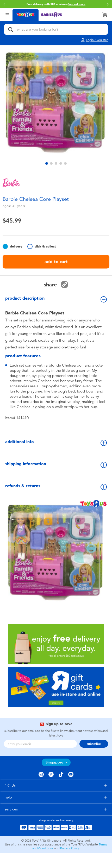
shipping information (25, 463)
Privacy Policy (69, 848)
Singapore (54, 762)
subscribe (94, 744)
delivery (16, 246)
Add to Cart (56, 261)
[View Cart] (105, 14)
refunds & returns (22, 485)
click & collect (45, 246)
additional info (19, 441)
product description (25, 298)
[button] (4, 4)
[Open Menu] (7, 14)
